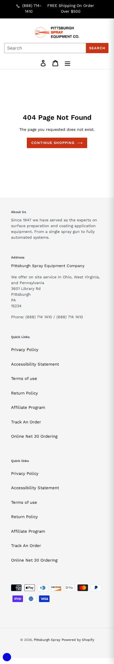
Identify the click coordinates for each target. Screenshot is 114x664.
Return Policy (24, 393)
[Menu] (67, 63)
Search (97, 48)
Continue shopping (53, 143)
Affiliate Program (28, 407)
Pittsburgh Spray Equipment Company (47, 265)
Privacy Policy (24, 349)
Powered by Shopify (78, 640)
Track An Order (26, 422)
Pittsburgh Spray (47, 640)
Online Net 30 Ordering (34, 436)
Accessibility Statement (35, 364)
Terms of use (24, 378)
